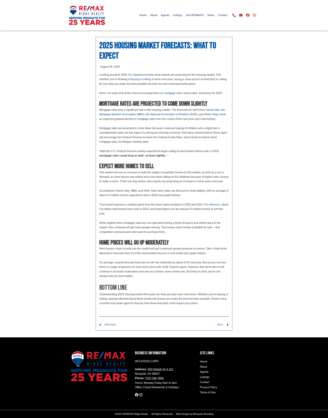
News (210, 15)
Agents (165, 15)
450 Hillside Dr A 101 (160, 369)
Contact (222, 15)
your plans (191, 303)
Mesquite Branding (203, 414)
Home (143, 15)
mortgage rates (173, 93)
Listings (177, 15)
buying (135, 79)
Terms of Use (208, 392)
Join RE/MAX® (195, 15)
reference (214, 204)
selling (147, 79)
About (153, 15)
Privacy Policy (208, 387)
